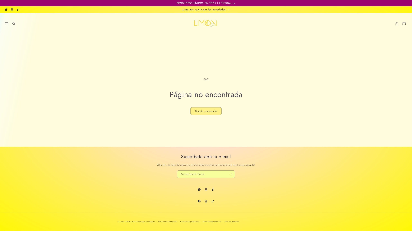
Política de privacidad (189, 221)
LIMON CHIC (130, 222)
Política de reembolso (167, 221)
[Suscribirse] (231, 174)
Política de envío (232, 221)
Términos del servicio (212, 221)
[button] (6, 23)
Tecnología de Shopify (145, 222)
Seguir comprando (206, 111)
